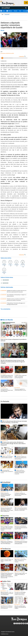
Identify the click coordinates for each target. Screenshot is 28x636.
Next (27, 10)
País (20, 11)
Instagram (20, 623)
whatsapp (18, 623)
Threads (25, 623)
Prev (0, 10)
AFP (1, 51)
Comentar (21, 56)
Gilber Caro (5, 280)
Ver (3, 14)
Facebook (14, 623)
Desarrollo (7, 14)
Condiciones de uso (4, 633)
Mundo (15, 11)
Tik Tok (23, 623)
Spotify (27, 623)
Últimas (10, 11)
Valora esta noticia (6, 258)
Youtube (21, 623)
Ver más (2, 322)
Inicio (3, 11)
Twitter (16, 623)
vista (2, 403)
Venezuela (5, 283)
